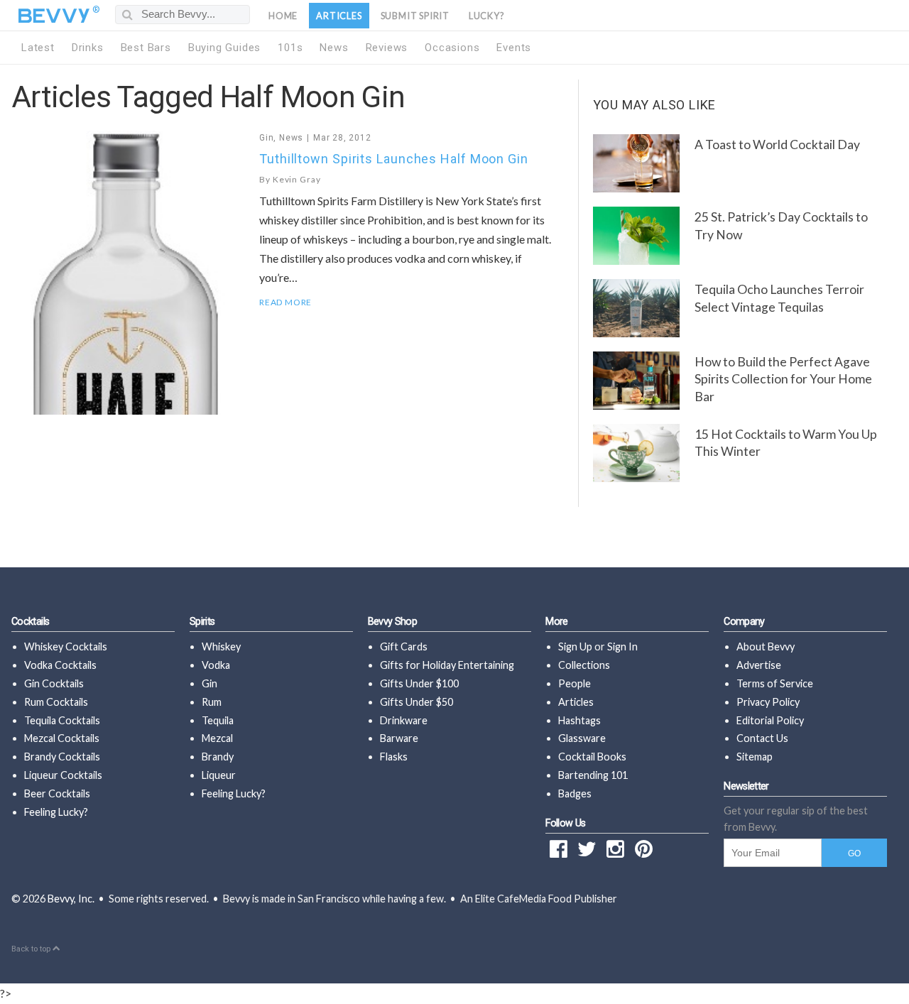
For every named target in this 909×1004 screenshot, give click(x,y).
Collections (584, 665)
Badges (575, 793)
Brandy (218, 757)
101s (290, 47)
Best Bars (146, 47)
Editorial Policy (770, 720)
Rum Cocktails (56, 702)
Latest (38, 47)
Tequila (218, 720)
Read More (285, 302)
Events (513, 47)
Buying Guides (224, 47)
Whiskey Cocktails (65, 646)
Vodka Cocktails (60, 665)
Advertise (758, 665)
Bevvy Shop (393, 622)
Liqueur (219, 775)
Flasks (394, 757)
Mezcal (217, 738)
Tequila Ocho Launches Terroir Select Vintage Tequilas (779, 298)
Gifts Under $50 (416, 702)
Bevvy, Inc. (71, 899)
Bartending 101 (593, 775)
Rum (212, 702)
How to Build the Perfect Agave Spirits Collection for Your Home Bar (783, 379)
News (334, 47)
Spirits (202, 622)
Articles (338, 15)
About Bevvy (765, 646)
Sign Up (575, 646)
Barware (399, 738)
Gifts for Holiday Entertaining (447, 665)
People (574, 683)
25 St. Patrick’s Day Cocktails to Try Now (781, 225)
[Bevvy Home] (53, 16)
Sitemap (754, 757)
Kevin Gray (297, 179)
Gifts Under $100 (419, 683)
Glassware (582, 738)
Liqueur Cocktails (63, 775)
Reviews (387, 47)
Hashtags (579, 720)
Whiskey (221, 646)
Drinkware (404, 720)
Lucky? (487, 15)
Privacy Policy (768, 702)
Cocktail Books (592, 757)
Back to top (32, 949)
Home (283, 15)
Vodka (216, 665)
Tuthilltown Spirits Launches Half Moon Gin (393, 158)
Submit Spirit (415, 15)
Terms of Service (774, 683)
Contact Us (762, 738)
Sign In (622, 646)
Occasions (452, 47)
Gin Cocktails (54, 683)
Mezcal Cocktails (61, 738)
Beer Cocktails (57, 793)
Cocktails (30, 622)
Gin (266, 138)
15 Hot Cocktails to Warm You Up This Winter (786, 443)
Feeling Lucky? (56, 812)
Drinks (88, 47)
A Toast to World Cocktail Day (777, 144)
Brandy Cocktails (62, 757)
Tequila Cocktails (62, 720)
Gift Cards (404, 646)
